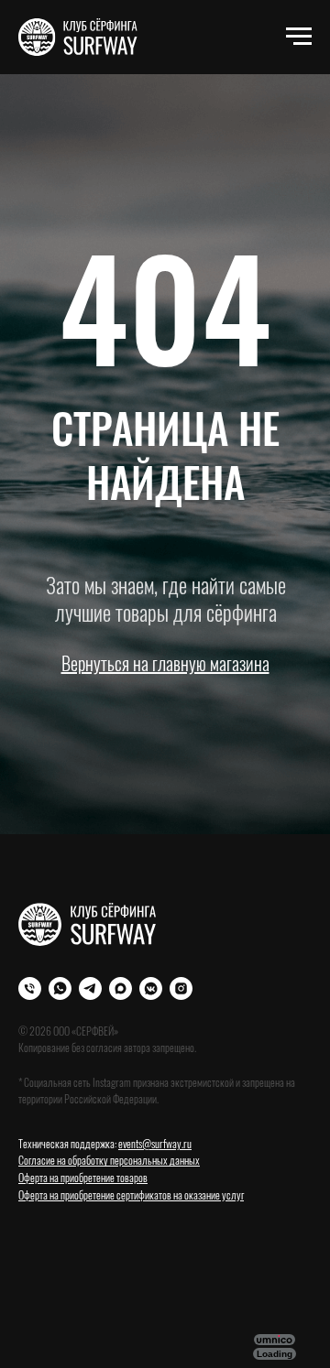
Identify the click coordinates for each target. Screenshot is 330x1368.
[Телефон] (29, 988)
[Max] (120, 988)
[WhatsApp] (60, 988)
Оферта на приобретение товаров (83, 1177)
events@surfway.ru (155, 1143)
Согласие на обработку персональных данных (109, 1159)
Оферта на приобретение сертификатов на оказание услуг (131, 1194)
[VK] (150, 988)
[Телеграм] (90, 988)
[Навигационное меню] (299, 36)
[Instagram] (181, 988)
